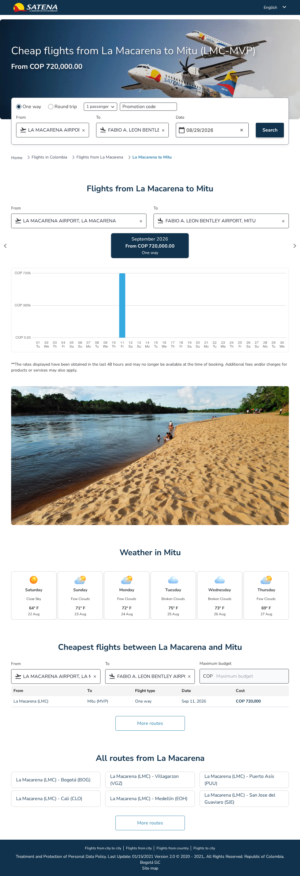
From (21, 117)
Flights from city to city (103, 848)
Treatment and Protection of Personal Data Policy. (61, 856)
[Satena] (35, 7)
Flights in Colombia (49, 157)
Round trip (65, 106)
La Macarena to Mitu (152, 157)
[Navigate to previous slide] (5, 245)
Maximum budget (215, 663)
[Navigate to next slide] (294, 245)
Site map (150, 868)
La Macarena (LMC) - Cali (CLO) (49, 798)
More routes (150, 723)
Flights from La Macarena (99, 157)
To (98, 117)
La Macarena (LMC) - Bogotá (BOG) (53, 780)
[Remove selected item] (85, 130)
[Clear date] (242, 130)
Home (16, 158)
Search (269, 130)
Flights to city (204, 848)
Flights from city (139, 848)
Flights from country (172, 848)
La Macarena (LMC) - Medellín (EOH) (149, 798)
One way (32, 106)
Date (180, 117)
